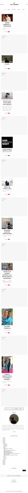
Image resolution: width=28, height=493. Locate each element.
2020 (3, 440)
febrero (5, 458)
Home (5, 9)
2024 (3, 437)
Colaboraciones (14, 9)
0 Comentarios (10, 13)
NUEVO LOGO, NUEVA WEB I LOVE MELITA (7, 102)
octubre (5, 445)
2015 (3, 460)
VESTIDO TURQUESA (7, 327)
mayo (4, 455)
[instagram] (2, 4)
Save (9, 31)
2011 (3, 463)
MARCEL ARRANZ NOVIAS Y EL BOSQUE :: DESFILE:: (7, 376)
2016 (3, 459)
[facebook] (3, 4)
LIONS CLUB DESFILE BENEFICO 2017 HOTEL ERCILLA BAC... (12, 453)
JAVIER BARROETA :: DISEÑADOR (7, 24)
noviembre (5, 444)
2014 (3, 461)
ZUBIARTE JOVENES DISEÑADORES (7, 231)
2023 (3, 438)
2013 (3, 462)
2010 (3, 464)
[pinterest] (1, 4)
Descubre (18, 9)
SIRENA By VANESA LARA (7, 187)
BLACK (7, 64)
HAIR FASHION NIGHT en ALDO (7, 150)
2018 (3, 442)
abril (4, 456)
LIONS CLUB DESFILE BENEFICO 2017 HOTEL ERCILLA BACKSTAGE (7, 275)
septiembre (5, 446)
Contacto (23, 9)
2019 (3, 441)
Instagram (8, 9)
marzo (5, 457)
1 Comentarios (10, 355)
